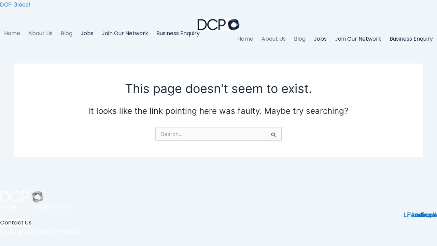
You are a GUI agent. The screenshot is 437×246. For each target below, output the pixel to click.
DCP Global (15, 4)
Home (12, 33)
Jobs (87, 33)
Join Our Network (125, 33)
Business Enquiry (178, 33)
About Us (40, 33)
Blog (66, 33)
